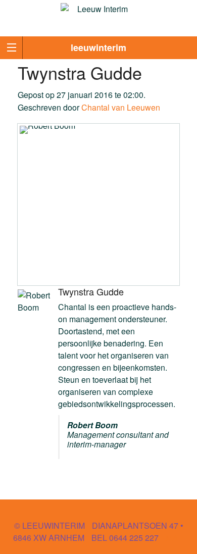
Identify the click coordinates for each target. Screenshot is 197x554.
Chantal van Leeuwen (120, 107)
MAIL (175, 537)
